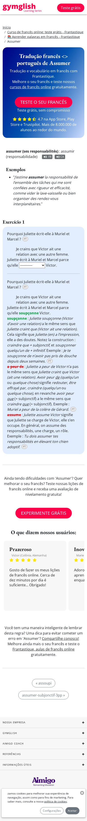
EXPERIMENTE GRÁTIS (43, 513)
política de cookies (55, 801)
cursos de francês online (30, 87)
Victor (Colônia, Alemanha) (29, 555)
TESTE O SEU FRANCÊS (43, 102)
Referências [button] (12, 754)
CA (62, 157)
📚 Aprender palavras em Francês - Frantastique (43, 37)
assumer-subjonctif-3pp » (43, 695)
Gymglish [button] (10, 733)
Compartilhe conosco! (60, 638)
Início (7, 27)
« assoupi (44, 683)
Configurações (52, 811)
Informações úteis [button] (17, 764)
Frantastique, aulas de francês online (43, 649)
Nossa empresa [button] (14, 722)
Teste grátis (71, 7)
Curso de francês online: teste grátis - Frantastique (45, 32)
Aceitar (72, 811)
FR (49, 157)
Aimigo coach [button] (13, 743)
